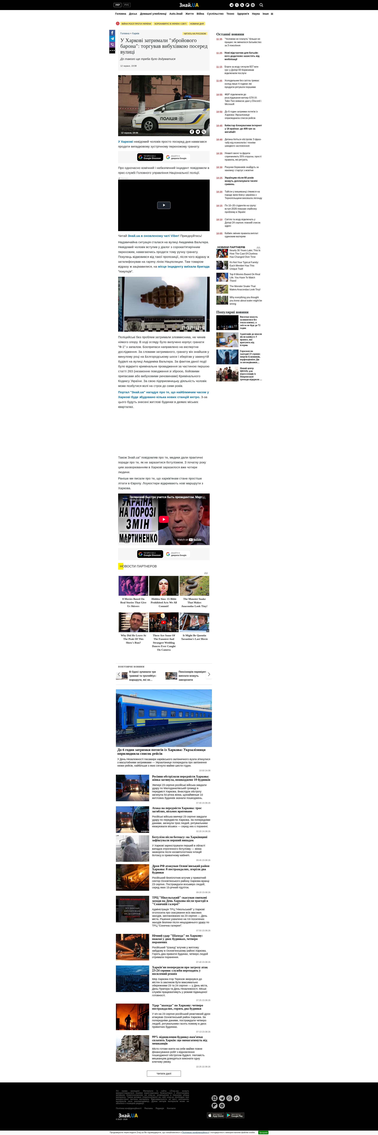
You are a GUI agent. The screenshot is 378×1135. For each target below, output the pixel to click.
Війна (200, 13)
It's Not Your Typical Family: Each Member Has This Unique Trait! (244, 265)
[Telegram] (231, 5)
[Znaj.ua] (189, 5)
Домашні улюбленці (153, 13)
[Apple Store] (216, 1115)
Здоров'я (243, 13)
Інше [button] (266, 13)
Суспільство (215, 13)
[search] (261, 5)
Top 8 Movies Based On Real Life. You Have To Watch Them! (245, 277)
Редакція (160, 1108)
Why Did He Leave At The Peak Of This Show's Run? (133, 639)
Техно (230, 13)
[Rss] (242, 5)
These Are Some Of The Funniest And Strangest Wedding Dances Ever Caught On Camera (164, 642)
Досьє (133, 13)
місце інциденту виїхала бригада (184, 266)
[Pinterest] (253, 5)
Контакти (171, 1108)
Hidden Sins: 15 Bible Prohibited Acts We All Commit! (164, 602)
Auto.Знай (176, 13)
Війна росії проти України (136, 24)
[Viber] (237, 5)
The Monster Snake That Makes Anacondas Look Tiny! (194, 602)
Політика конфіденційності (128, 1108)
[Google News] (237, 1098)
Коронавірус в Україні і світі (170, 24)
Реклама (148, 1108)
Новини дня (197, 24)
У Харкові (125, 141)
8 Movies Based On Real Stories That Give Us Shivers (133, 602)
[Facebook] (112, 33)
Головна (120, 13)
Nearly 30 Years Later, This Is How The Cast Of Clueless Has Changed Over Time (245, 253)
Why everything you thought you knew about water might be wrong (246, 300)
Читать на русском (195, 33)
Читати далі (164, 1073)
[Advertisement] (164, 432)
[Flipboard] (247, 5)
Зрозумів (263, 1132)
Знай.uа (134, 235)
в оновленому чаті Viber (160, 235)
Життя (189, 13)
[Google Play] (235, 1115)
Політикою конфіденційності (195, 1132)
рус (126, 5)
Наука (256, 13)
